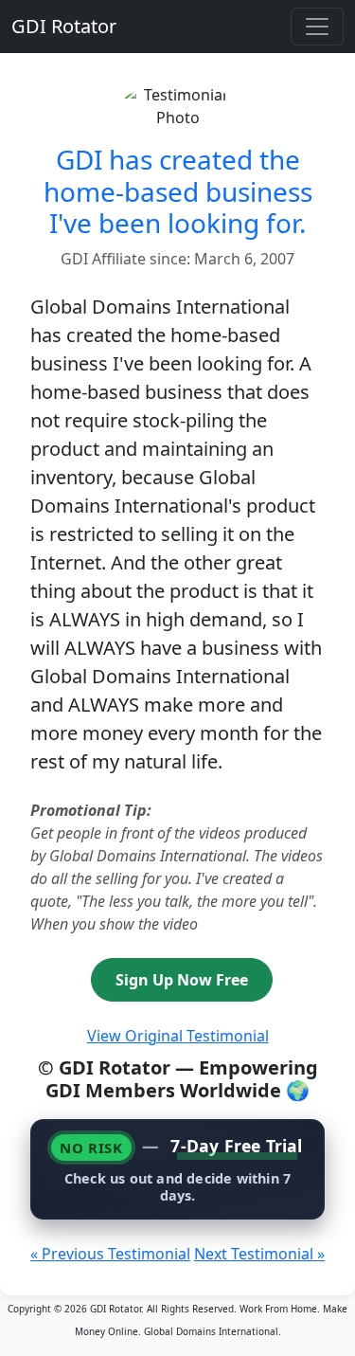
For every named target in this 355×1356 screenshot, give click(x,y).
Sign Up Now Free (181, 979)
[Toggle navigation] (317, 26)
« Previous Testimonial (110, 1253)
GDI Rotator (63, 26)
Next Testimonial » (259, 1253)
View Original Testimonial (178, 1035)
